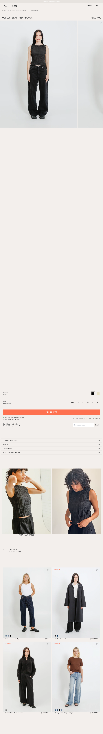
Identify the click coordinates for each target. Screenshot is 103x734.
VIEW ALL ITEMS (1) (26, 535)
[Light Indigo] (8, 636)
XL (98, 402)
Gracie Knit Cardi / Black (14, 713)
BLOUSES (11, 11)
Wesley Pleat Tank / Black (28, 11)
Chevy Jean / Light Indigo (63, 713)
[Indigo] (6, 636)
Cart (97, 6)
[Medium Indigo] (57, 710)
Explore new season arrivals (51, 1)
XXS (72, 402)
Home (4, 11)
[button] (51, 441)
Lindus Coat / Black (61, 639)
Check (97, 425)
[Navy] (57, 636)
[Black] (10, 636)
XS (78, 402)
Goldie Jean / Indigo (12, 639)
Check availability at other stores (86, 418)
